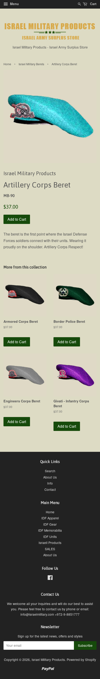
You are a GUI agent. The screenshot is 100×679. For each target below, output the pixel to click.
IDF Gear (50, 524)
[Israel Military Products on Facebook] (50, 578)
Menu (14, 3)
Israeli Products (50, 542)
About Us (50, 477)
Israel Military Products (48, 659)
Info (50, 483)
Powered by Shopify (81, 659)
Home (7, 64)
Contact (50, 489)
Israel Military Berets (31, 64)
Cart (93, 3)
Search (50, 471)
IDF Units (50, 536)
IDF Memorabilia (50, 530)
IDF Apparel (50, 518)
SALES (50, 548)
